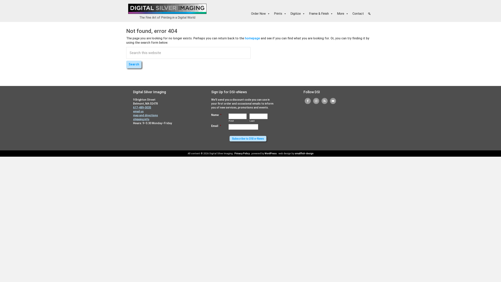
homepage (252, 38)
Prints (278, 13)
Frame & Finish (319, 13)
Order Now (258, 13)
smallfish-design (304, 153)
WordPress (271, 153)
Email (216, 125)
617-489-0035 (142, 107)
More (340, 13)
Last (252, 120)
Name (216, 115)
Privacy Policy (242, 153)
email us (138, 111)
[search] (369, 14)
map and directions (145, 115)
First (231, 120)
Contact (358, 13)
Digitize (295, 13)
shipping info (141, 119)
